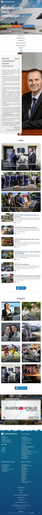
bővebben (5, 168)
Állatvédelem (24, 457)
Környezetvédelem (25, 456)
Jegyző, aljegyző (5, 464)
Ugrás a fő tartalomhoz (38, 0)
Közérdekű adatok (5, 470)
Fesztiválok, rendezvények (27, 465)
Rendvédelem (24, 479)
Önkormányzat (20, 35)
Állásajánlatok (25, 473)
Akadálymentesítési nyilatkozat (21, 502)
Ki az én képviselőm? (25, 441)
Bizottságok (24, 445)
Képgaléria (4, 438)
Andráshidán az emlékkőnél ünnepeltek (25, 227)
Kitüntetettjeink (25, 448)
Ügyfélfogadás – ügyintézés (7, 469)
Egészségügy (24, 474)
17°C (39, 29)
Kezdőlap (4, 436)
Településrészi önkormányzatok (28, 446)
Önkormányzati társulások (27, 454)
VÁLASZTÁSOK (4, 471)
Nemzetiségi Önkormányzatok (27, 447)
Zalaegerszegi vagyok (6, 24)
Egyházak (23, 472)
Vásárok (23, 480)
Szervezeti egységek (6, 465)
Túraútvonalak (25, 482)
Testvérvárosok (25, 458)
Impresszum (21, 490)
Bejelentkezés (21, 511)
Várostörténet (5, 437)
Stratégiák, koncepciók (26, 450)
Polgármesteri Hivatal (20, 38)
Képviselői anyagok (21, 497)
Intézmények (24, 470)
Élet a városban (20, 40)
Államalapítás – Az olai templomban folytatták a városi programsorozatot (19, 187)
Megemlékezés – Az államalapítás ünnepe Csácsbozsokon (16, 207)
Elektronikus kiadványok (27, 481)
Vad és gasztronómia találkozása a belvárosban (27, 276)
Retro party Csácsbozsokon (21, 264)
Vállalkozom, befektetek (28, 24)
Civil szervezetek (25, 471)
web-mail (21, 492)
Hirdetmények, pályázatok (21, 45)
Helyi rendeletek (25, 449)
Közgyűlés (24, 444)
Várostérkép (24, 455)
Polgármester (24, 436)
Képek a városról (25, 469)
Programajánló (25, 464)
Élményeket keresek (17, 24)
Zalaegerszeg (7, 2)
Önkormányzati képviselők (26, 440)
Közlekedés (24, 478)
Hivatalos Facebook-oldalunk (8, 114)
